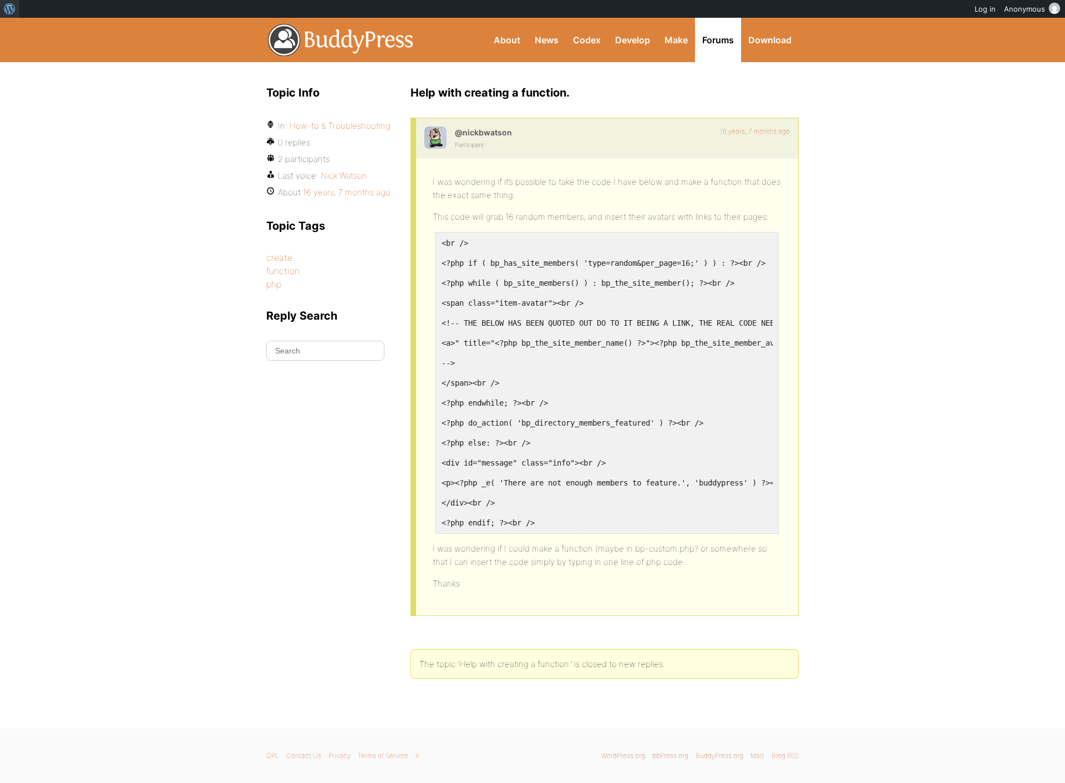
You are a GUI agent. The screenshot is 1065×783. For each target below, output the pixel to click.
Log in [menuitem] (985, 8)
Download (770, 40)
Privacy (339, 755)
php (273, 284)
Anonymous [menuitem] (1024, 8)
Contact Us (303, 755)
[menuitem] (9, 9)
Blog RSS (785, 755)
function (283, 270)
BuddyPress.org (340, 40)
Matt (757, 755)
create (279, 257)
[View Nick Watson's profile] (435, 138)
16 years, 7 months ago (755, 131)
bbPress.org (670, 755)
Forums (718, 40)
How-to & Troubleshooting (340, 125)
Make (676, 40)
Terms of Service (383, 755)
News (547, 40)
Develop (632, 40)
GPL (272, 755)
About (507, 40)
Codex (587, 40)
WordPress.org (623, 755)
